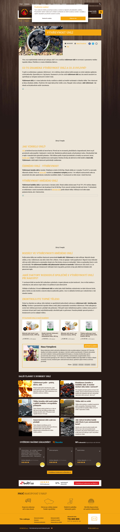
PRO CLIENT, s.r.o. (94, 528)
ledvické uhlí (56, 189)
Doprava (36, 520)
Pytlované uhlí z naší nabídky (35, 318)
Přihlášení (79, 4)
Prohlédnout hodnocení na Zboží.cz (86, 483)
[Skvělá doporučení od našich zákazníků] (91, 499)
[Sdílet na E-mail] (96, 44)
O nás (49, 4)
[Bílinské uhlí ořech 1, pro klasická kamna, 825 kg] (69, 325)
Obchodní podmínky (39, 522)
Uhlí (68, 46)
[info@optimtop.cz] (94, 519)
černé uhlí (42, 172)
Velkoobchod (56, 4)
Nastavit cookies (47, 18)
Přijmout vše (73, 18)
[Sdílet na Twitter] (93, 44)
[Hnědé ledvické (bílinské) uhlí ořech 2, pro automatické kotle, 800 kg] (50, 325)
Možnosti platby (55, 518)
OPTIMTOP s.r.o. (24, 528)
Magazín (43, 4)
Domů (20, 21)
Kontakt (64, 4)
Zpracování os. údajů (56, 522)
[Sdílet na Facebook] (89, 44)
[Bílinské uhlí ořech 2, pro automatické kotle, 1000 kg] (31, 325)
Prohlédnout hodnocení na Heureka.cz (59, 472)
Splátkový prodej (55, 520)
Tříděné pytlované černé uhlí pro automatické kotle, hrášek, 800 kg (88, 334)
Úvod (21, 4)
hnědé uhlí (25, 158)
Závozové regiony (39, 518)
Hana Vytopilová (81, 43)
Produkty (27, 4)
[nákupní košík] (101, 12)
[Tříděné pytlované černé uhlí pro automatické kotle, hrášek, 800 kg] (89, 325)
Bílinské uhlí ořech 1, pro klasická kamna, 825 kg (69, 334)
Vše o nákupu (35, 4)
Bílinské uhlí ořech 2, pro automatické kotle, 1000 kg (30, 334)
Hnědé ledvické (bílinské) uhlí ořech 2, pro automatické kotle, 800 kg (50, 334)
